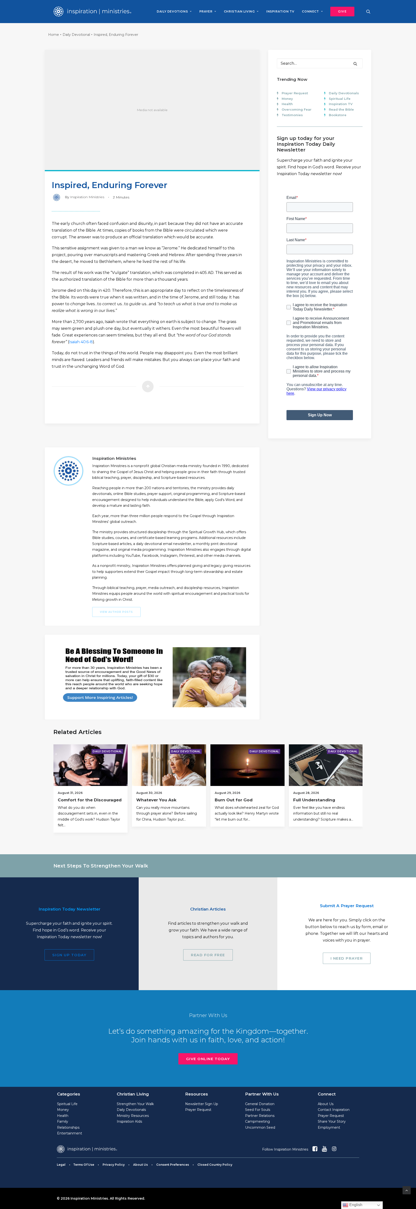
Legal (61, 1164)
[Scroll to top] (407, 1190)
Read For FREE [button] (208, 955)
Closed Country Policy (214, 1164)
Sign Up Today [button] (69, 955)
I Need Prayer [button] (347, 958)
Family (62, 1121)
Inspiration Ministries (87, 197)
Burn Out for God (234, 800)
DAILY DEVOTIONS (172, 11)
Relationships (68, 1127)
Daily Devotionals (344, 93)
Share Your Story (332, 1121)
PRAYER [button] (206, 11)
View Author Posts (116, 612)
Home (53, 34)
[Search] (320, 63)
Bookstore (337, 115)
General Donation (259, 1104)
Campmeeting (257, 1121)
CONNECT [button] (310, 11)
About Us (325, 1104)
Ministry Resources (133, 1116)
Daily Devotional (76, 34)
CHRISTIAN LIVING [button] (239, 11)
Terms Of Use (83, 1164)
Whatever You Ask (156, 800)
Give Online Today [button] (208, 1059)
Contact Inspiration (334, 1110)
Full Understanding (314, 800)
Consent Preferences (172, 1164)
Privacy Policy (114, 1164)
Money (287, 99)
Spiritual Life (340, 99)
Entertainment (69, 1133)
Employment (329, 1127)
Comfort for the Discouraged (90, 800)
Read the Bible (341, 109)
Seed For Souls (257, 1110)
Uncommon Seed (260, 1127)
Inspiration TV (340, 104)
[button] (340, 11)
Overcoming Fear (297, 109)
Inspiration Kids (129, 1121)
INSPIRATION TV (280, 11)
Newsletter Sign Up (201, 1104)
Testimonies (292, 115)
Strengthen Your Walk (135, 1104)
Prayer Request (295, 93)
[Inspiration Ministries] (92, 11)
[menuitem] (174, 11)
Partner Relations (259, 1116)
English (355, 1205)
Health (287, 104)
